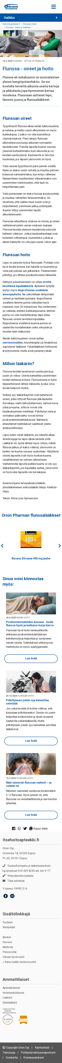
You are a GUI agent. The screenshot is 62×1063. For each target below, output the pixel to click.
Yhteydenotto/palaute (20, 875)
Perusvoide (10, 952)
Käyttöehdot (42, 1047)
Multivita (8, 947)
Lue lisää (31, 658)
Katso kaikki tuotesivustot (20, 962)
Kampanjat (9, 927)
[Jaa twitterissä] (26, 828)
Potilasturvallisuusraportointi (38, 1052)
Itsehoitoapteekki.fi (21, 839)
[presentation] (2, 546)
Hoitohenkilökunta (13, 992)
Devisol (7, 942)
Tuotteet (8, 922)
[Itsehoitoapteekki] (11, 6)
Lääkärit (7, 997)
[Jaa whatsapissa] (20, 828)
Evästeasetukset (33, 1057)
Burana (7, 937)
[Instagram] (12, 896)
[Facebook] (6, 896)
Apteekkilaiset (11, 987)
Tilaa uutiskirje (16, 880)
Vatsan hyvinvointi (13, 957)
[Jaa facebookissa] (15, 828)
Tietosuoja (9, 1052)
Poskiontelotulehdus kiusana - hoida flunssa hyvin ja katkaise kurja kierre (30, 623)
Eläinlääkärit (10, 1002)
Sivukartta (12, 1057)
